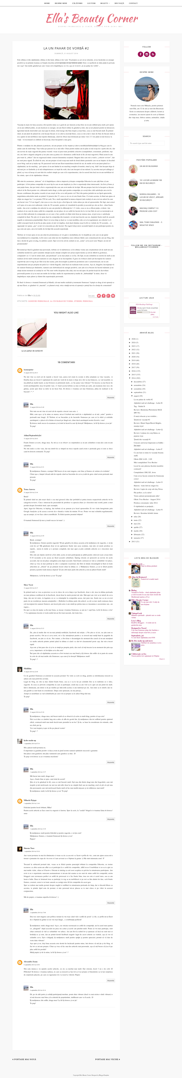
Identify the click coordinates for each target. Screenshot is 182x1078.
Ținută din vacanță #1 (142, 439)
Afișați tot (162, 659)
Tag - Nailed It (139, 406)
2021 (134, 353)
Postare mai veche (106, 1059)
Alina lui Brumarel (139, 577)
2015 (134, 374)
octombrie (138, 389)
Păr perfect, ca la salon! (143, 492)
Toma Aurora (29, 489)
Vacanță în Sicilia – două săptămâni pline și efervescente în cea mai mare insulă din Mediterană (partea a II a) (146, 594)
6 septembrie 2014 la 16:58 (32, 965)
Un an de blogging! (149, 166)
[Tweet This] (99, 296)
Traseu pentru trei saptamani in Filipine (145, 656)
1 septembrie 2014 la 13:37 (38, 772)
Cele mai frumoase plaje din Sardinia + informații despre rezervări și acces (145, 631)
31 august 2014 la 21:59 (37, 536)
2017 (134, 367)
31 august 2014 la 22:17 (31, 588)
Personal (88, 301)
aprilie (136, 527)
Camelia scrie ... (137, 563)
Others (78, 301)
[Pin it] (113, 296)
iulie (135, 516)
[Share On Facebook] (104, 296)
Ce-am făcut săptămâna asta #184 (143, 637)
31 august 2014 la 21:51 (37, 467)
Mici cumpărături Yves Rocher (145, 462)
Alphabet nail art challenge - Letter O (148, 482)
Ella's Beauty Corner (91, 18)
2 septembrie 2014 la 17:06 (38, 912)
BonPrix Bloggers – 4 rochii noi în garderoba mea (143, 623)
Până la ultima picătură (149, 566)
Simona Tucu (29, 848)
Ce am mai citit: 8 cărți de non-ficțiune (150, 603)
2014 (134, 378)
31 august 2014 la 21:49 (37, 407)
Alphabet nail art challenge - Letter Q (148, 429)
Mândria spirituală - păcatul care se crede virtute (145, 616)
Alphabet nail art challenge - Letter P (148, 449)
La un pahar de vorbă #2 (143, 399)
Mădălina (27, 668)
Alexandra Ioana (31, 961)
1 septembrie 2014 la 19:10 (32, 851)
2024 (134, 342)
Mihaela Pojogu (30, 800)
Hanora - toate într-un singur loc (146, 485)
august (136, 396)
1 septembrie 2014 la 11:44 (32, 803)
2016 (134, 371)
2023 (134, 346)
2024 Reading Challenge (144, 304)
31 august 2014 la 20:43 (31, 438)
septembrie (138, 392)
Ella (31, 404)
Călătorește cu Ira (138, 653)
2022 (134, 349)
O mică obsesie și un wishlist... (146, 416)
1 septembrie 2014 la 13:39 (38, 829)
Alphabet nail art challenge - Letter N (148, 509)
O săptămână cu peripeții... (144, 506)
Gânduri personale (38, 301)
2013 (134, 541)
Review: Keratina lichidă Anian (146, 513)
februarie (137, 534)
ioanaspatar (28, 369)
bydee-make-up (30, 740)
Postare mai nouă (25, 1059)
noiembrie (138, 385)
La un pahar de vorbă (61, 301)
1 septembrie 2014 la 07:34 (32, 743)
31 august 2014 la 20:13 (31, 373)
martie (136, 531)
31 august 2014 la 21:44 (31, 492)
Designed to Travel (138, 628)
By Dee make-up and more (142, 640)
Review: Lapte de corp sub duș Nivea (148, 489)
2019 (134, 360)
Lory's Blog (136, 620)
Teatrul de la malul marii (149, 579)
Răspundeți (110, 397)
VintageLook (136, 613)
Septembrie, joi (137, 635)
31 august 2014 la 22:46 (31, 672)
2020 (134, 356)
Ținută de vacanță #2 (142, 419)
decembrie (138, 381)
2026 (134, 339)
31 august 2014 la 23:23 (37, 628)
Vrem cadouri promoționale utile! (147, 496)
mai (135, 523)
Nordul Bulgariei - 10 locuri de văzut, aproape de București (152, 197)
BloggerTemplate (104, 1075)
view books (155, 317)
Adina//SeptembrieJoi (32, 435)
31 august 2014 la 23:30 (37, 712)
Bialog (134, 590)
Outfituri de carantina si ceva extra (151, 644)
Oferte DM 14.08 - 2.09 (143, 459)
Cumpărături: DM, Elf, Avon (145, 472)
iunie (136, 520)
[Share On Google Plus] (108, 296)
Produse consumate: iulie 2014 (146, 503)
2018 (134, 363)
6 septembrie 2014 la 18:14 (38, 990)
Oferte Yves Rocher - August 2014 (147, 499)
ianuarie (137, 538)
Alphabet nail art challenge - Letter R (148, 403)
